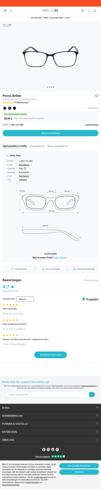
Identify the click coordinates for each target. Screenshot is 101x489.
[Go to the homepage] (50, 10)
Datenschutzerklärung (89, 386)
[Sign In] (82, 11)
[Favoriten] (89, 11)
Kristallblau (26, 99)
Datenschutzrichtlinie (10, 485)
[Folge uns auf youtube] (52, 449)
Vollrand (23, 180)
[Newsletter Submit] (92, 394)
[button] (96, 96)
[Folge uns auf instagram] (48, 449)
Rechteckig (15, 99)
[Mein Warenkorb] (95, 11)
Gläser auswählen (50, 133)
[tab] (50, 408)
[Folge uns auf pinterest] (57, 449)
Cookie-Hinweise (32, 482)
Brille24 (6, 99)
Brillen (34, 99)
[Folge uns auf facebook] (43, 449)
